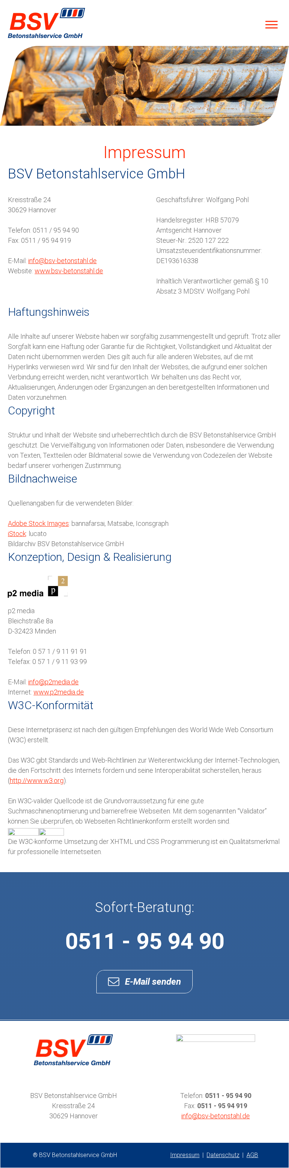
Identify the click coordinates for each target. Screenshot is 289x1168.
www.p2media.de (58, 692)
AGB (252, 1155)
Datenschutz (223, 1155)
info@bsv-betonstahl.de (62, 261)
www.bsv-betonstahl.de (69, 271)
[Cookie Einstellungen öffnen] (17, 1158)
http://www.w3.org (37, 780)
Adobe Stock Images (38, 523)
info (215, 1116)
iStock (17, 534)
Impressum (184, 1155)
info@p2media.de (53, 682)
